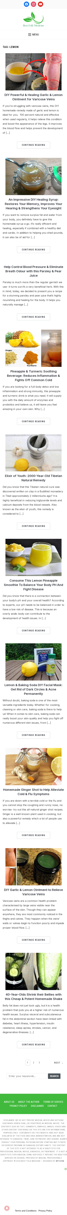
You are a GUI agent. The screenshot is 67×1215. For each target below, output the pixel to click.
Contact (52, 1105)
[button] (33, 34)
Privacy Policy (18, 1105)
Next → (59, 1062)
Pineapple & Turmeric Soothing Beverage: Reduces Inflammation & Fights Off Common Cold (33, 375)
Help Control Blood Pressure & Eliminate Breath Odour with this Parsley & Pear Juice (33, 271)
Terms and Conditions (25, 1210)
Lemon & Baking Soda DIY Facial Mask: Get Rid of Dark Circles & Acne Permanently (33, 689)
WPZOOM (60, 1161)
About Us (9, 1101)
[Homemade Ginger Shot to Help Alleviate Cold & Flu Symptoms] (33, 749)
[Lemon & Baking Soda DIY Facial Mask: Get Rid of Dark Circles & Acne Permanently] (33, 645)
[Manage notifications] (6, 1208)
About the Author (28, 1101)
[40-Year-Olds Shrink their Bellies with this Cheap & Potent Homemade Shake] (33, 954)
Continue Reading (33, 145)
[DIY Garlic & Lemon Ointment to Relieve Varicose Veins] (33, 850)
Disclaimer (37, 1105)
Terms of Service (53, 1101)
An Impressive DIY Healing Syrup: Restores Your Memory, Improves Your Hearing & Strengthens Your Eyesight (33, 204)
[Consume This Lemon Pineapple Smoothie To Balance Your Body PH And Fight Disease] (33, 540)
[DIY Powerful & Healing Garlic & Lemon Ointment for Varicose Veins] (33, 55)
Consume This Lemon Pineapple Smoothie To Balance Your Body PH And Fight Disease (33, 585)
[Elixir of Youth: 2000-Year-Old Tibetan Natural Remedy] (33, 436)
